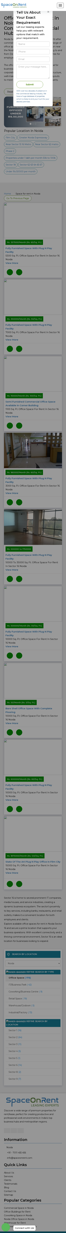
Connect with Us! (24, 1228)
